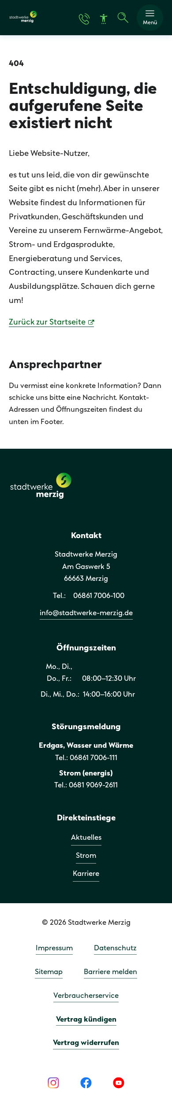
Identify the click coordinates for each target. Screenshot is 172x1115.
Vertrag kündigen (86, 1019)
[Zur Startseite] (23, 21)
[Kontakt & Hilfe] (84, 18)
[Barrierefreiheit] (104, 19)
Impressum (54, 948)
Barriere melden (110, 972)
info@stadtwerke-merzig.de (86, 613)
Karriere (86, 874)
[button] (150, 17)
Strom (86, 856)
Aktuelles (86, 837)
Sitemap (49, 972)
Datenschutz (115, 948)
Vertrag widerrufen (86, 1043)
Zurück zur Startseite (47, 322)
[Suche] (123, 17)
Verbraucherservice (86, 996)
